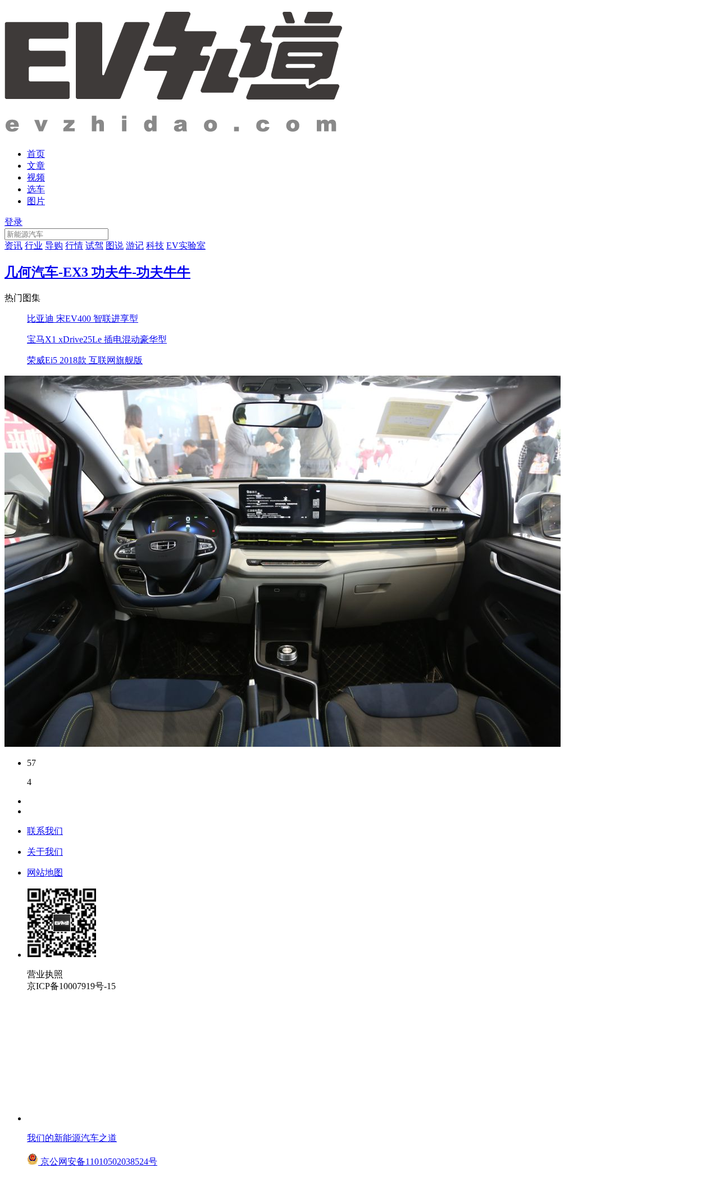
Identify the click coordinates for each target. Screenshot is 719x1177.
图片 (36, 201)
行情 (74, 245)
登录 (13, 222)
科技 (155, 245)
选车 (36, 189)
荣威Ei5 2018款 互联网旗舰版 (85, 360)
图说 (115, 245)
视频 (36, 177)
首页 (36, 154)
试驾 (94, 245)
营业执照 (45, 974)
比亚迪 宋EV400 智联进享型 (82, 318)
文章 (36, 165)
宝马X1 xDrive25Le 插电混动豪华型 (97, 339)
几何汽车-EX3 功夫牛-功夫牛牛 (97, 272)
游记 (135, 245)
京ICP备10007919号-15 (71, 986)
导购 (54, 245)
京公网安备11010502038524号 (97, 1161)
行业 (34, 245)
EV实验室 (186, 245)
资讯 (13, 245)
